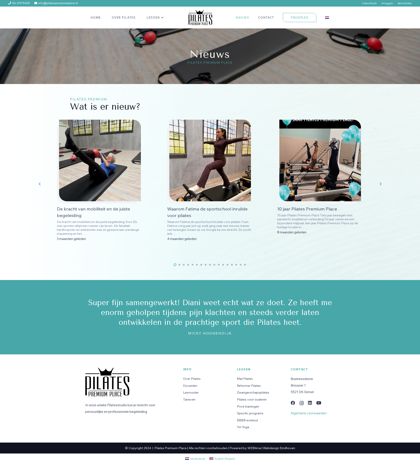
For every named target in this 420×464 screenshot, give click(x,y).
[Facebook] (293, 403)
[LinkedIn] (310, 403)
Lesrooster (191, 392)
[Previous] (40, 184)
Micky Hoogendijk (210, 333)
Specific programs (250, 413)
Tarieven (189, 399)
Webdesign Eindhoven (279, 448)
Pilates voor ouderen (252, 399)
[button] (162, 17)
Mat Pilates (245, 379)
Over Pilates (192, 379)
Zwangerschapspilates (253, 392)
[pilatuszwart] (200, 17)
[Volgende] (380, 184)
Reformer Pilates (249, 386)
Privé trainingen (248, 406)
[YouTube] (318, 403)
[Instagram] (301, 403)
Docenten (190, 386)
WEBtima (254, 448)
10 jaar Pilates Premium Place (307, 209)
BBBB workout (247, 420)
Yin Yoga (243, 427)
